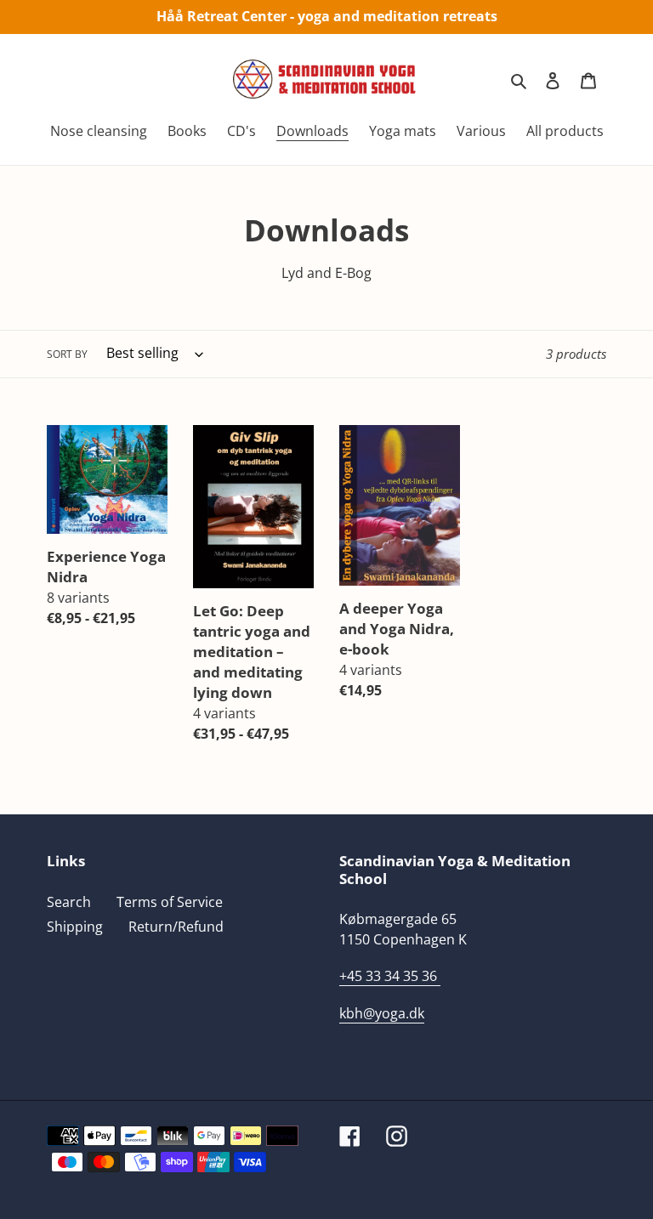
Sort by (67, 354)
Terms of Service (169, 902)
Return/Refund (176, 926)
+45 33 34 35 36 (388, 976)
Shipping (75, 926)
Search (69, 902)
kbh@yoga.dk (381, 1013)
